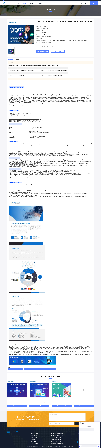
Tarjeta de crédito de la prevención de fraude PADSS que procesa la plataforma (84, 401)
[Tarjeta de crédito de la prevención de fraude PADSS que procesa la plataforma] (84, 390)
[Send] (98, 446)
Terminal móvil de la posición (56, 437)
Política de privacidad (34, 443)
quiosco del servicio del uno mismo (57, 443)
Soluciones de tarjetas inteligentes (57, 433)
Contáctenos (33, 439)
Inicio (18, 3)
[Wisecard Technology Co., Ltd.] (6, 3)
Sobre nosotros (33, 3)
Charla (94, 3)
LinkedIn (77, 442)
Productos (24, 3)
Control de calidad (34, 437)
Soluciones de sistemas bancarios (57, 435)
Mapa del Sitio (33, 441)
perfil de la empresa (34, 433)
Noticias (40, 3)
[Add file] (80, 446)
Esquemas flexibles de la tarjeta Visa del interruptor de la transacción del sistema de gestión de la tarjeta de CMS (61, 401)
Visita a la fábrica (34, 435)
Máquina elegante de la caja (56, 441)
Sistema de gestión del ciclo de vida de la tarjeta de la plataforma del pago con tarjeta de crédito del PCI (39, 401)
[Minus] (98, 423)
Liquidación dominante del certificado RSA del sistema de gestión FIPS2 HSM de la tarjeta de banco (16, 401)
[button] (9, 392)
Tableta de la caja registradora (56, 439)
